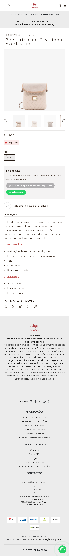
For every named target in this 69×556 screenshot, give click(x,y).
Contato (34, 450)
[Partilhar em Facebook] (6, 306)
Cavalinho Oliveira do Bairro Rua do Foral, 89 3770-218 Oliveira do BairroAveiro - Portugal (34, 500)
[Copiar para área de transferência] (35, 306)
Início (19, 21)
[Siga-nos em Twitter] (40, 401)
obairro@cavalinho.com (34, 482)
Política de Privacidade (34, 417)
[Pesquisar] (9, 5)
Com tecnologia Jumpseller (47, 539)
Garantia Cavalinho (34, 433)
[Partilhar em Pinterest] (27, 306)
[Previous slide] (6, 121)
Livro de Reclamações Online (34, 437)
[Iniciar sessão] (60, 5)
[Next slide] (63, 121)
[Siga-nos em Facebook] (35, 401)
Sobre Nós (34, 454)
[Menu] (4, 5)
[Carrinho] (65, 5)
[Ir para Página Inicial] (34, 5)
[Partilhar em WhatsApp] (20, 306)
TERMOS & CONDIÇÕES (34, 421)
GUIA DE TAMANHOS (34, 462)
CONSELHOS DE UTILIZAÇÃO (34, 466)
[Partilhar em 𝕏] (13, 306)
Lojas (34, 458)
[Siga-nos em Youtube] (44, 401)
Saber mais (54, 14)
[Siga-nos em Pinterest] (48, 401)
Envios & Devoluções (34, 425)
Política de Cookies (34, 429)
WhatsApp (18, 192)
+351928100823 (34, 489)
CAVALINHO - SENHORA (37, 21)
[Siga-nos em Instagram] (31, 401)
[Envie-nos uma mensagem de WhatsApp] (62, 549)
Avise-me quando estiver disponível (32, 185)
